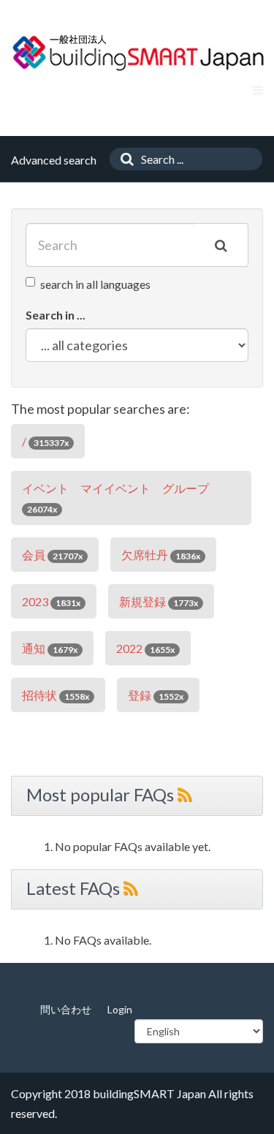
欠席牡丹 (160, 555)
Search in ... (55, 315)
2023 (51, 601)
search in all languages (95, 284)
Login (119, 1009)
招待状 (55, 695)
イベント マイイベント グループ (115, 498)
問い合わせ (65, 1009)
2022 (145, 648)
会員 (52, 555)
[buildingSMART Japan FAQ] (139, 52)
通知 (49, 648)
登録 (155, 695)
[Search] (123, 159)
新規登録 (158, 601)
